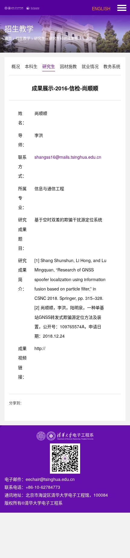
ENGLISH (101, 8)
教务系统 (111, 66)
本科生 (31, 66)
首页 (8, 38)
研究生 (39, 38)
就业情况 (90, 66)
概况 (15, 66)
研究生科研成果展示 (65, 38)
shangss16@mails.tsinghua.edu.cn (67, 157)
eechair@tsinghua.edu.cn (50, 479)
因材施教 (68, 66)
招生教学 (23, 38)
